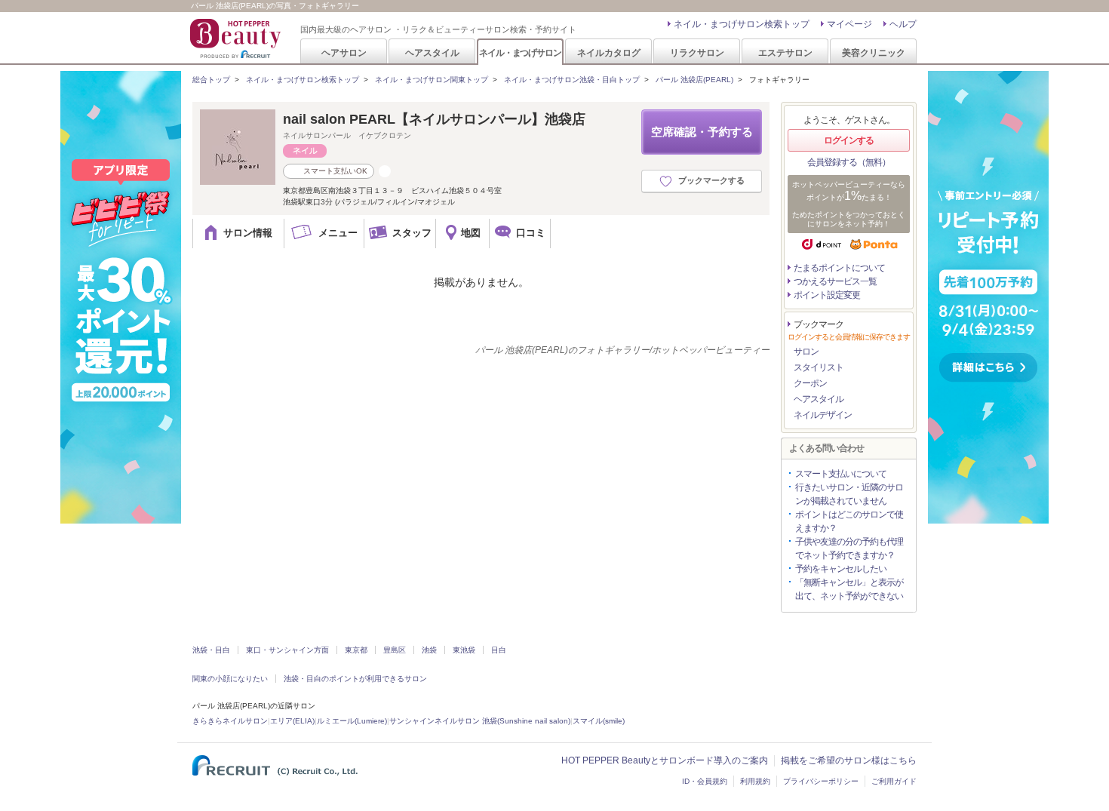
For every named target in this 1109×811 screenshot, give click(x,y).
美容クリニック (873, 52)
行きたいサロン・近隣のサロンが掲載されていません (849, 494)
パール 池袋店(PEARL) (694, 79)
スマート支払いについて (840, 473)
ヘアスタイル (432, 52)
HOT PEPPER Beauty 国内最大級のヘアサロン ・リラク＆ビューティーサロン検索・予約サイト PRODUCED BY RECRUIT (236, 38)
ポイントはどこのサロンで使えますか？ (849, 521)
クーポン (810, 383)
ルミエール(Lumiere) (352, 721)
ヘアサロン (344, 52)
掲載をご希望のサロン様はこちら (849, 760)
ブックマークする (711, 180)
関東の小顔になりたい (230, 678)
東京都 (356, 650)
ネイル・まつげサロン (520, 52)
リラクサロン (697, 52)
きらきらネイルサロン (230, 721)
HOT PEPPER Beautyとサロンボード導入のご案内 (664, 760)
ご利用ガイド (894, 781)
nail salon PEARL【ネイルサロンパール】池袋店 (434, 119)
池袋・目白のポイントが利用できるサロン (355, 678)
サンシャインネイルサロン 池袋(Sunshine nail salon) (479, 721)
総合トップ (211, 79)
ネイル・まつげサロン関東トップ (431, 79)
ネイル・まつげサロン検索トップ (741, 24)
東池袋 (464, 650)
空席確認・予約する (702, 131)
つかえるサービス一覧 (835, 281)
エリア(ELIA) (292, 721)
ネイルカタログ (609, 52)
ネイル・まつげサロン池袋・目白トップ (572, 79)
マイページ (849, 24)
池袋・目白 (211, 650)
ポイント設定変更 (827, 295)
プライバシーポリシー (821, 781)
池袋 (429, 650)
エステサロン (785, 52)
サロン (806, 351)
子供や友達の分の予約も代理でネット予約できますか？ (849, 548)
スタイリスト (818, 367)
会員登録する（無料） (848, 162)
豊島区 (394, 650)
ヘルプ (903, 24)
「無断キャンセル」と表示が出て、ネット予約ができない (849, 589)
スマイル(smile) (599, 721)
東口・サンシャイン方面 (287, 650)
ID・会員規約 (704, 781)
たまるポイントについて (839, 268)
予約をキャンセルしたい (840, 569)
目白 (498, 650)
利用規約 (755, 781)
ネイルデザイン (823, 415)
